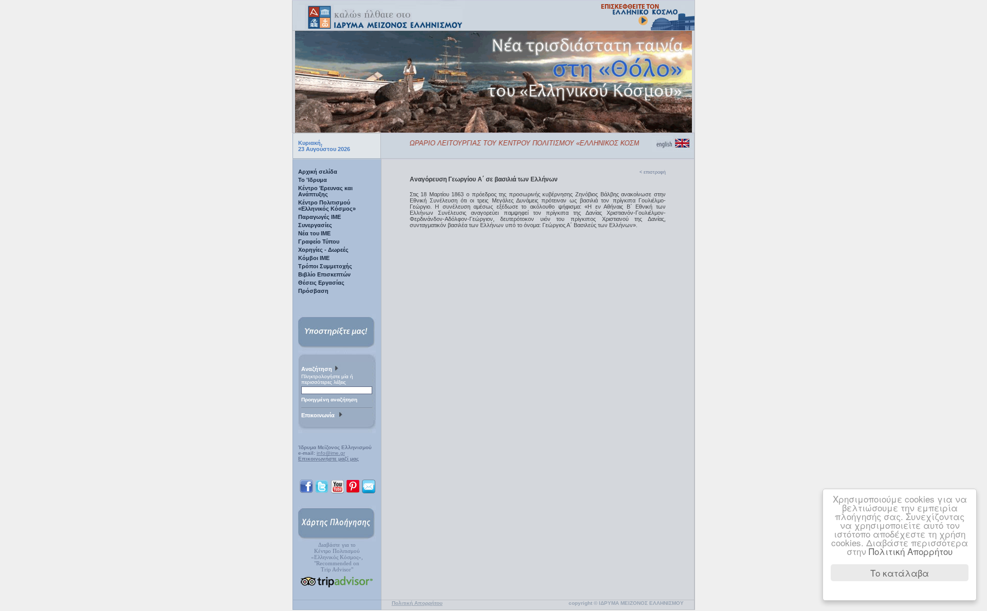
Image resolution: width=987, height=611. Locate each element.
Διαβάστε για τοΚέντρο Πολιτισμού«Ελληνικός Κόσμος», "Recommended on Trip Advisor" (337, 557)
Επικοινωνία (319, 415)
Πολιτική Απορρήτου (911, 551)
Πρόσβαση (313, 291)
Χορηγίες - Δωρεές (323, 250)
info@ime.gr (331, 453)
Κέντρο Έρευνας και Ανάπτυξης (325, 191)
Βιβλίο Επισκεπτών (324, 274)
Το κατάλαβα (899, 572)
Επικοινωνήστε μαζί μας (328, 458)
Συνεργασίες (315, 225)
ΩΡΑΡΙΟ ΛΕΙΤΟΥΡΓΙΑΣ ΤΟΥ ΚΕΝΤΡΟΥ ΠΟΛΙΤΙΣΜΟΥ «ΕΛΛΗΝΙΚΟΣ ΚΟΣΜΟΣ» (521, 143)
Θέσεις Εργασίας (321, 283)
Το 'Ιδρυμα (312, 180)
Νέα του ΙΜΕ (314, 233)
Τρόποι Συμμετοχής (325, 266)
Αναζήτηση (317, 369)
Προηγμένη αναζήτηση (329, 399)
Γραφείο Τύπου (318, 241)
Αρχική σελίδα (317, 172)
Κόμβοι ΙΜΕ (314, 258)
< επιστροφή (652, 172)
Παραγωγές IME (319, 217)
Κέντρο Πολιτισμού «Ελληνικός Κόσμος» (327, 205)
